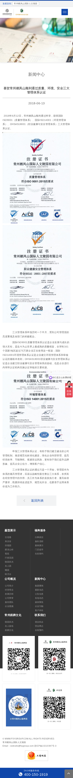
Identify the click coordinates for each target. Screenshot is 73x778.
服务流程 (39, 541)
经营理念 (9, 590)
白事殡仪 (39, 537)
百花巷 (8, 537)
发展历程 (9, 594)
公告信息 (39, 594)
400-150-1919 (35, 774)
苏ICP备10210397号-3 (45, 746)
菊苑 (7, 553)
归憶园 (8, 545)
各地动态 (39, 598)
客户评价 (39, 610)
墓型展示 (10, 530)
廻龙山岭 (9, 549)
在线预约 (39, 630)
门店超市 (39, 549)
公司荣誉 (9, 598)
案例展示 (39, 545)
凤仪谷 (8, 541)
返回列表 (37, 500)
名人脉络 (9, 626)
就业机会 (39, 622)
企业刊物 (39, 606)
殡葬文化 (9, 630)
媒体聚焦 (39, 602)
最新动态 (39, 590)
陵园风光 (9, 562)
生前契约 (39, 553)
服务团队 (9, 602)
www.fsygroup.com (16, 739)
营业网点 (39, 626)
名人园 (8, 566)
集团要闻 (39, 586)
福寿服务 (40, 530)
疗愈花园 (9, 558)
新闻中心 (40, 578)
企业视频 (9, 606)
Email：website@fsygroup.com (18, 746)
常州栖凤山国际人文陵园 (14, 742)
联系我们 (40, 615)
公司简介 (9, 586)
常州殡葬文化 (13, 615)
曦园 (7, 570)
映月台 (8, 574)
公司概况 (10, 578)
